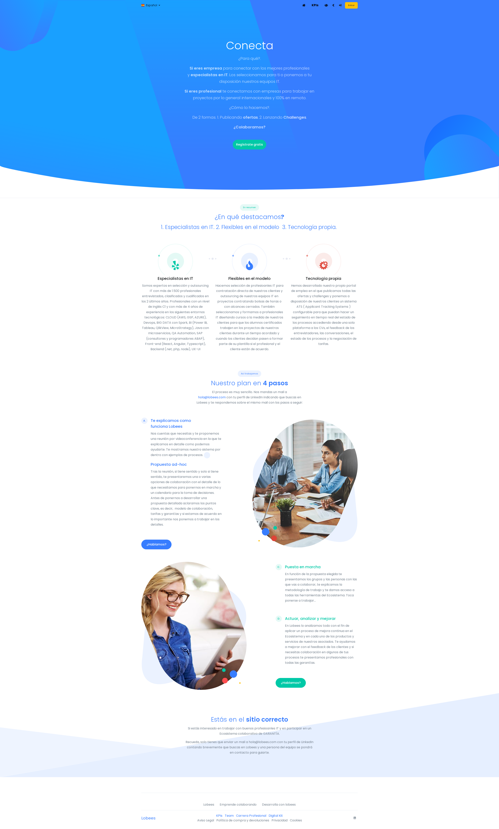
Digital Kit (276, 815)
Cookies (296, 820)
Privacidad (280, 820)
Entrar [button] (351, 5)
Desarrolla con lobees (279, 804)
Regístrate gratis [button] (249, 144)
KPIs (219, 815)
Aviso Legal (205, 820)
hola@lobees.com (212, 397)
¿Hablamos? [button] (156, 544)
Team (229, 815)
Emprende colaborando (238, 804)
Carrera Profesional (251, 815)
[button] (150, 5)
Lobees (208, 804)
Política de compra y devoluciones (242, 820)
